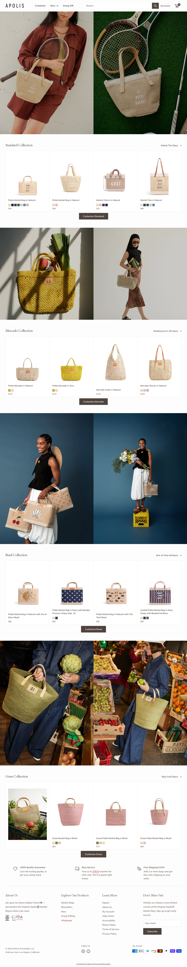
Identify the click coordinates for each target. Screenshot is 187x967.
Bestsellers (66, 907)
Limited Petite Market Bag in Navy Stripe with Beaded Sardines (156, 612)
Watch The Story (170, 145)
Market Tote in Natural (151, 200)
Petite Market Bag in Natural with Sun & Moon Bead (27, 616)
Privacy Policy (109, 933)
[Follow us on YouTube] (88, 951)
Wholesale (66, 920)
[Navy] (15, 205)
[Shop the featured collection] (93, 73)
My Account (165, 6)
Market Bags (67, 902)
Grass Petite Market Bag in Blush (112, 838)
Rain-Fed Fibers (170, 776)
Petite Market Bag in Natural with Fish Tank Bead (114, 616)
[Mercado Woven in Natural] (159, 362)
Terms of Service (110, 929)
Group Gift (68, 5)
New (52, 5)
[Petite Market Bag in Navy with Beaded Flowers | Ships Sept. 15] (71, 586)
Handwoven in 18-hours (166, 331)
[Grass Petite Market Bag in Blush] (115, 808)
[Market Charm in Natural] (115, 176)
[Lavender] (147, 390)
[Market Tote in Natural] (159, 176)
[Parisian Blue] (24, 205)
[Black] (12, 205)
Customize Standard (93, 216)
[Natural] (9, 205)
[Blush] (21, 205)
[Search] (155, 6)
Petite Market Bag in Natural (21, 200)
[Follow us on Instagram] (83, 951)
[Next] (181, 181)
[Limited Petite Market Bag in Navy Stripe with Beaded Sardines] (159, 586)
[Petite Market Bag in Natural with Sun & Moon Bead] (27, 586)
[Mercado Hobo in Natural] (115, 362)
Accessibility (108, 920)
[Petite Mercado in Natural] (27, 362)
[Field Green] (18, 205)
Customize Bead (93, 629)
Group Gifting (68, 916)
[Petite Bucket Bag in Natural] (71, 176)
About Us (107, 907)
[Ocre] (9, 390)
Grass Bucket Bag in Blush (64, 838)
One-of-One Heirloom (167, 555)
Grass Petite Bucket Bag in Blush (155, 838)
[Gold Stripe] (27, 205)
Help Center (108, 916)
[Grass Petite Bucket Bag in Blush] (159, 808)
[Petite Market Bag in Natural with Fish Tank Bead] (115, 586)
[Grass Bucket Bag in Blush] (71, 808)
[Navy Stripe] (147, 618)
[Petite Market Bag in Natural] (27, 176)
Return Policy (109, 924)
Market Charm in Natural (108, 200)
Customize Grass (93, 854)
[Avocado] (56, 843)
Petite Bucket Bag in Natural (65, 200)
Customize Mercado (93, 401)
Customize (40, 5)
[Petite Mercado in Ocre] (71, 362)
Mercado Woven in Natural (153, 385)
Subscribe (152, 931)
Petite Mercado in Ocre (63, 385)
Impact (105, 902)
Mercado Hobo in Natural (108, 389)
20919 (95, 871)
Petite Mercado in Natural (20, 385)
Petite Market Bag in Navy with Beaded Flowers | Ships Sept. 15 (71, 612)
